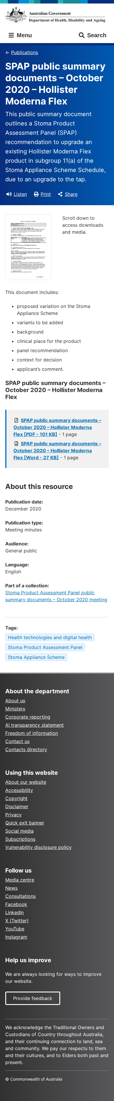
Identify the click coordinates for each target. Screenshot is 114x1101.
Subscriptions (20, 839)
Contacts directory (26, 749)
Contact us (17, 741)
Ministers (15, 709)
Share (71, 194)
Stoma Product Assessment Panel (45, 647)
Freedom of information (31, 733)
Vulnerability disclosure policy (38, 847)
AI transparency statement (34, 725)
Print (46, 194)
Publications (24, 52)
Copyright (16, 798)
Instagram (16, 937)
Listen (20, 194)
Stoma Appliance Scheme (36, 657)
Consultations (20, 896)
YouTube (14, 929)
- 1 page (57, 427)
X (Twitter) (17, 920)
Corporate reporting (27, 717)
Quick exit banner (24, 823)
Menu (23, 35)
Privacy (13, 815)
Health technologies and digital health (50, 637)
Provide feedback (32, 998)
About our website (25, 782)
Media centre (19, 880)
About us (15, 700)
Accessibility (19, 790)
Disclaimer (16, 806)
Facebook (16, 904)
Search (96, 35)
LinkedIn (14, 912)
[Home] (57, 14)
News (11, 888)
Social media (19, 831)
